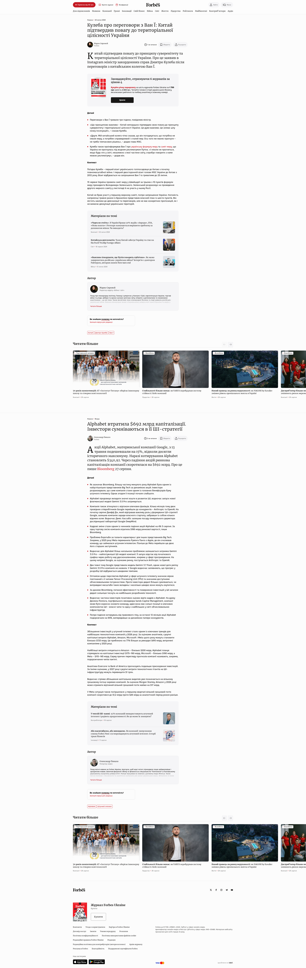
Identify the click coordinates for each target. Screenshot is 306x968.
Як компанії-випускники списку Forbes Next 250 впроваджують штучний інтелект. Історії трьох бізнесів (123, 734)
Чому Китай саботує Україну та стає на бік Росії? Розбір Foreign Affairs (122, 241)
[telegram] (226, 890)
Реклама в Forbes (80, 949)
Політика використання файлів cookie (119, 936)
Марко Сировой (101, 43)
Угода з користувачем (95, 927)
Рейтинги (188, 11)
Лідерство (176, 11)
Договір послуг (79, 931)
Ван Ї (111, 333)
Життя (164, 11)
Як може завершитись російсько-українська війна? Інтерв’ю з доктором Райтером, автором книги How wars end (123, 260)
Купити (122, 100)
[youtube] (232, 890)
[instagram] (221, 890)
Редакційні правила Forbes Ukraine (88, 940)
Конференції (123, 5)
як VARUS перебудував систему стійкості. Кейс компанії (171, 391)
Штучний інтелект (104, 806)
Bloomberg (105, 469)
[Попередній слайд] (224, 818)
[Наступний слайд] (230, 344)
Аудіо (230, 11)
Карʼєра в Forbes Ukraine (119, 927)
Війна (150, 11)
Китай (90, 333)
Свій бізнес (139, 11)
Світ (157, 11)
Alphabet (91, 806)
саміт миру (166, 146)
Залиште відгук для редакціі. (101, 322)
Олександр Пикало (102, 437)
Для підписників (81, 11)
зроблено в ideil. (225, 963)
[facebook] (216, 890)
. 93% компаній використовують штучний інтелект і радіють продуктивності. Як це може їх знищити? (122, 714)
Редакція (111, 940)
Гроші (117, 11)
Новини (96, 11)
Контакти (77, 927)
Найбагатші (201, 11)
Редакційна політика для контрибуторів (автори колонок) (99, 944)
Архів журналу (135, 944)
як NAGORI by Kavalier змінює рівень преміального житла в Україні (242, 391)
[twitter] (210, 890)
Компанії (107, 11)
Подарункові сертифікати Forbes (123, 949)
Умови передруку (108, 931)
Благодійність (98, 949)
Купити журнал (107, 5)
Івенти (93, 931)
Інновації (126, 11)
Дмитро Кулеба (101, 333)
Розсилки (123, 931)
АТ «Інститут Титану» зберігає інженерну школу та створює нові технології (106, 391)
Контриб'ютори (217, 11)
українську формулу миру (144, 146)
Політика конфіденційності (85, 936)
